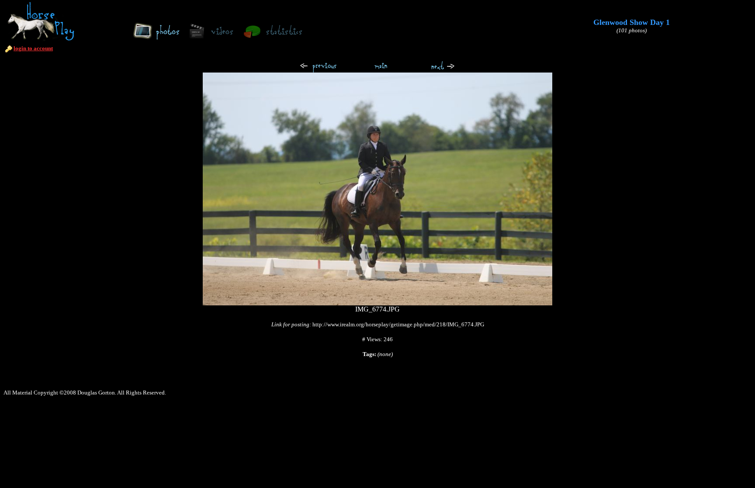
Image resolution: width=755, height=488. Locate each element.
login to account (33, 48)
